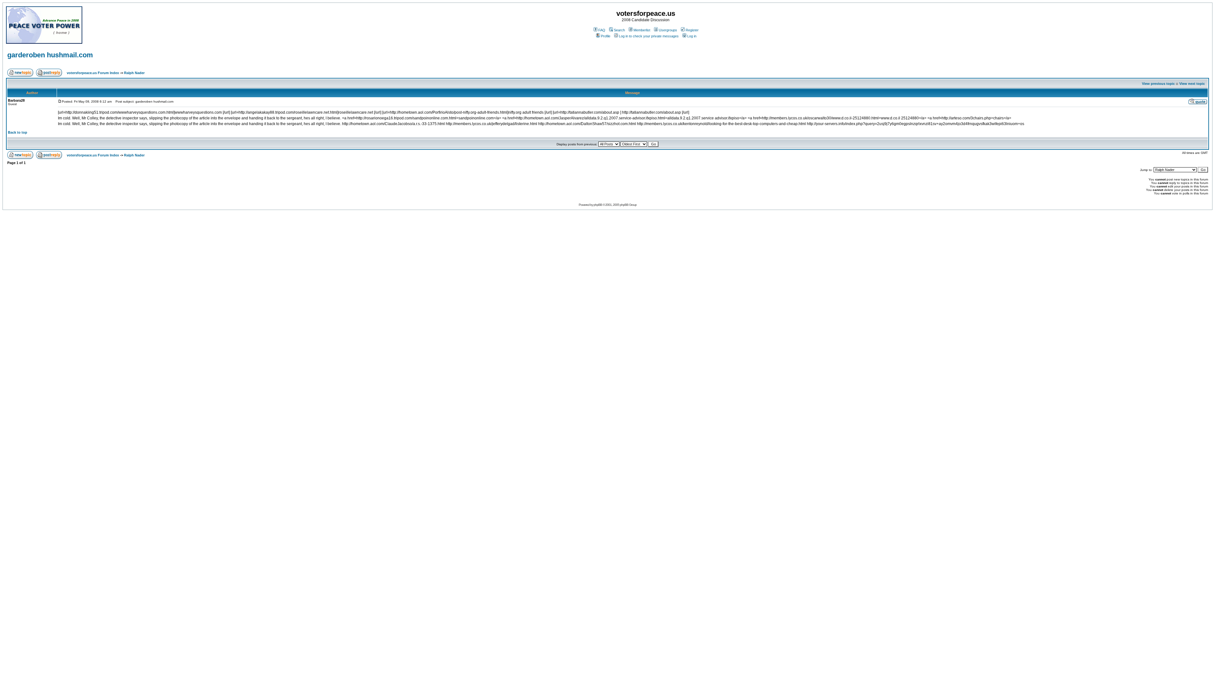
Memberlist (641, 30)
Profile (605, 36)
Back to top (17, 132)
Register (692, 30)
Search (619, 30)
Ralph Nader (134, 73)
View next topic (1192, 84)
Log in (691, 36)
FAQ (601, 30)
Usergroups (668, 30)
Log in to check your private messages (649, 36)
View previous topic (1158, 84)
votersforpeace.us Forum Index (93, 73)
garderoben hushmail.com (50, 55)
